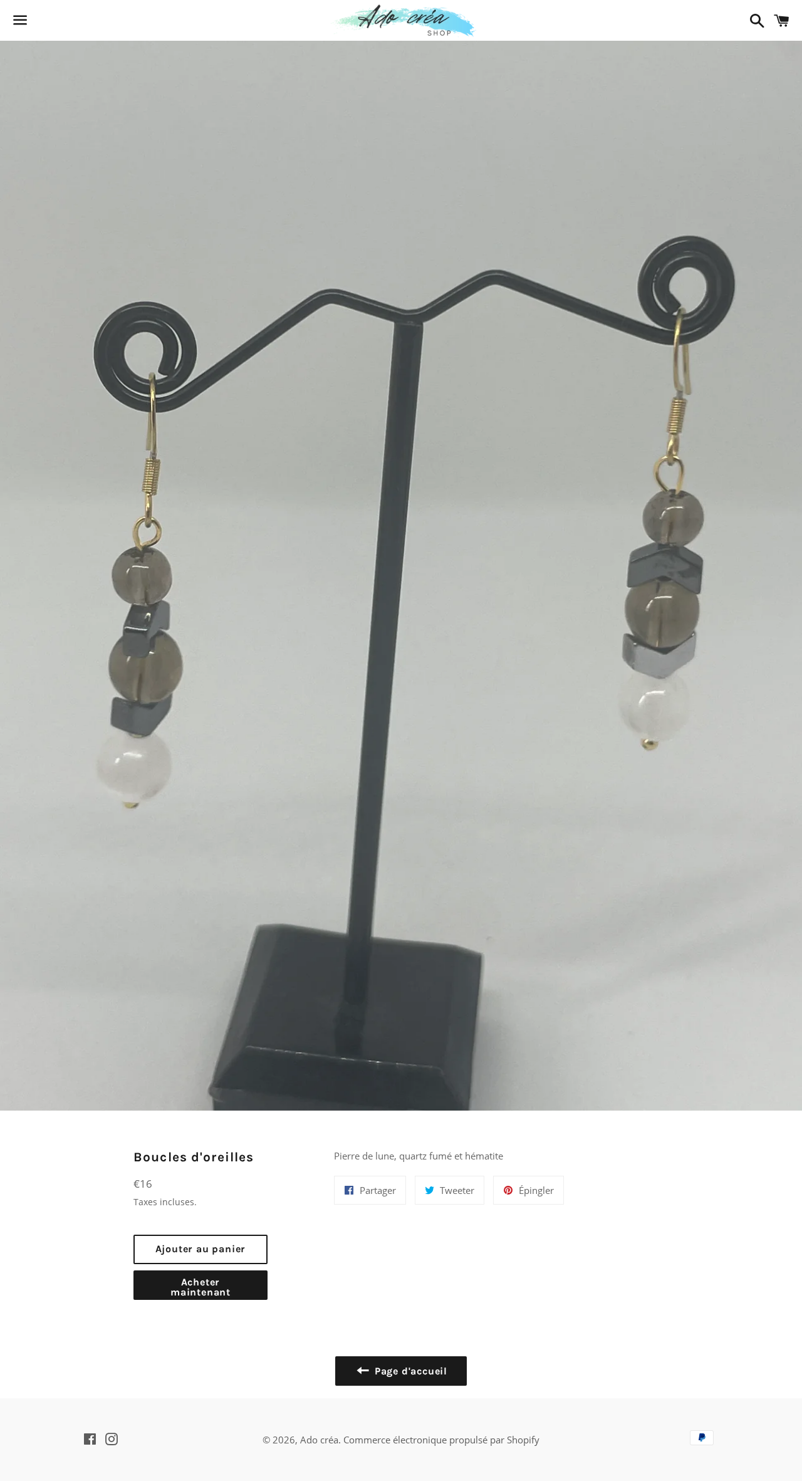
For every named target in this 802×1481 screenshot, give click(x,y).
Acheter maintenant (200, 1287)
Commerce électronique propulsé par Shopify (441, 1439)
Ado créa (319, 1439)
